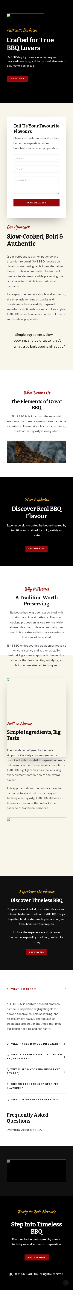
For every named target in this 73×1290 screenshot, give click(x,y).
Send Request (36, 202)
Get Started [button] (17, 79)
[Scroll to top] (66, 1283)
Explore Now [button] (36, 549)
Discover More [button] (36, 1258)
